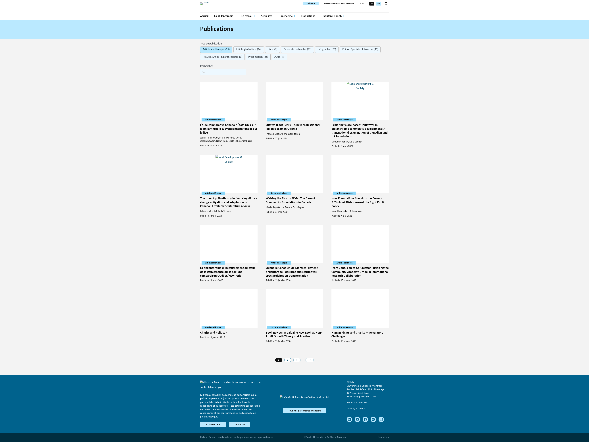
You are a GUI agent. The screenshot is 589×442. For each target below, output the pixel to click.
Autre (279, 57)
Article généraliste (248, 49)
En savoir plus (213, 424)
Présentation (258, 57)
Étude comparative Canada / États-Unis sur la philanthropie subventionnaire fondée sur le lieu (228, 129)
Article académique (216, 49)
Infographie (327, 49)
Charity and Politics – (213, 332)
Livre (272, 49)
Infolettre (311, 3)
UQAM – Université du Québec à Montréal (325, 437)
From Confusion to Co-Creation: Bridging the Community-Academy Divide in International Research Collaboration (360, 272)
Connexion (383, 437)
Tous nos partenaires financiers (304, 411)
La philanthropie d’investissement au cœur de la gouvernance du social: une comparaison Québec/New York (227, 272)
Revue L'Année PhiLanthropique (222, 57)
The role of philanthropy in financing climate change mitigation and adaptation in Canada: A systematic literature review (228, 202)
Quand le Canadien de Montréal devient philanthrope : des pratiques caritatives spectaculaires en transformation (292, 272)
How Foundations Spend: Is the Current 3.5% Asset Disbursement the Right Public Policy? (358, 202)
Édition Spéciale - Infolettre (360, 49)
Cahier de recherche (297, 49)
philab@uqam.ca (356, 408)
